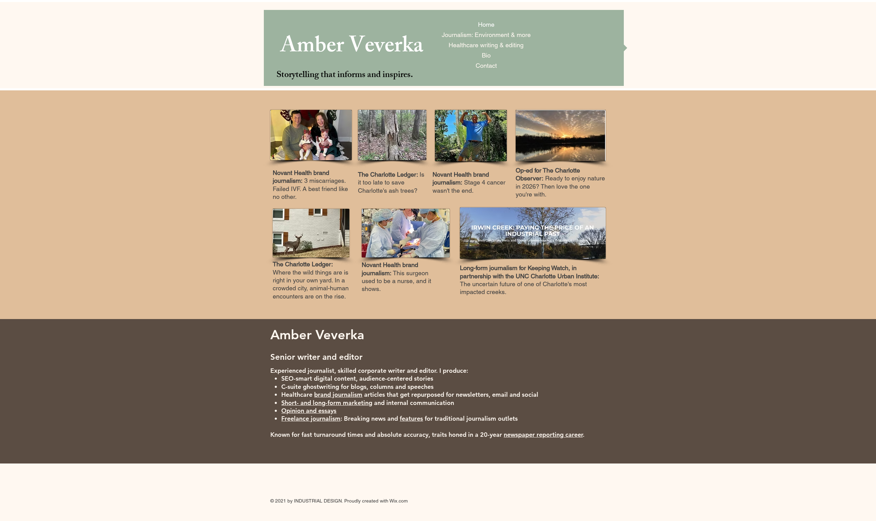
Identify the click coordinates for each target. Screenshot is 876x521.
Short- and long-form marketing (326, 403)
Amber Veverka (351, 48)
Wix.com (398, 501)
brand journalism (338, 394)
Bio (486, 55)
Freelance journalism (310, 418)
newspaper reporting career (543, 435)
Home (486, 24)
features (411, 418)
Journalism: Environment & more (486, 34)
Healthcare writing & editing (486, 45)
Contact (486, 65)
